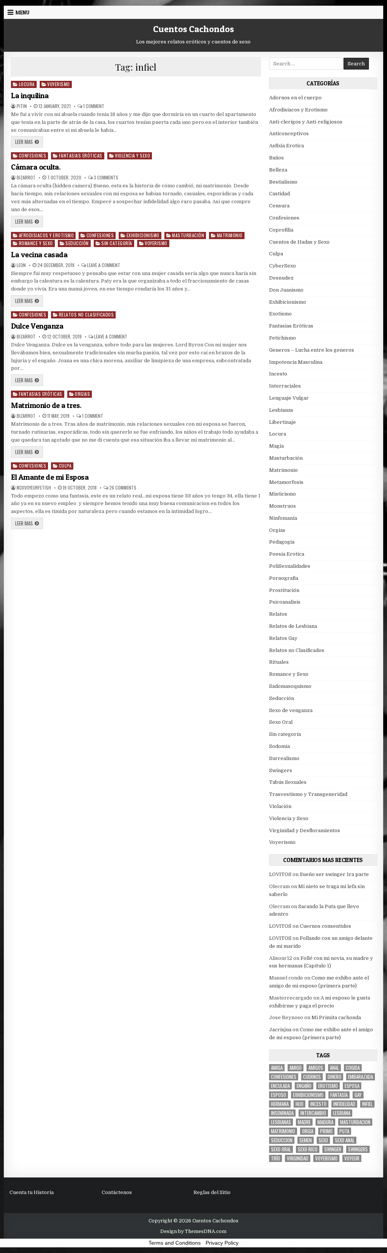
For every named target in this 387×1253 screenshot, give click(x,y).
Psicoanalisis (284, 602)
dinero (334, 1076)
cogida (353, 1067)
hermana (280, 1104)
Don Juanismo (286, 290)
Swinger (332, 1149)
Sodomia (279, 746)
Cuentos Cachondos (193, 28)
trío (275, 1158)
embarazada (360, 1076)
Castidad (279, 193)
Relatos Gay (283, 638)
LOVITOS (280, 874)
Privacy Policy (222, 1243)
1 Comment (93, 106)
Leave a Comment (103, 265)
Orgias (82, 394)
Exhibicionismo (143, 235)
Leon (21, 265)
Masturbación (188, 235)
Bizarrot (26, 177)
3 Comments (106, 177)
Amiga (277, 1067)
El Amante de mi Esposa (49, 477)
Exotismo (280, 314)
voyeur (351, 1158)
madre (304, 1122)
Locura (27, 84)
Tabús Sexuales (288, 782)
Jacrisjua (280, 1029)
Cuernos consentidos (325, 926)
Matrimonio (230, 235)
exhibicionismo (308, 1094)
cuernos (312, 1076)
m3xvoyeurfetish (34, 487)
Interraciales (285, 386)
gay (358, 1094)
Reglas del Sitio (212, 1192)
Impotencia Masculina (295, 362)
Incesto (278, 374)
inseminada (282, 1113)
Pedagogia (281, 542)
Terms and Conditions (175, 1243)
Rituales (279, 662)
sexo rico (307, 1149)
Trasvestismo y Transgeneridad (308, 794)
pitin (22, 106)
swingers (358, 1149)
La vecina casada (39, 254)
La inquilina (29, 95)
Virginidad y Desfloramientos (304, 830)
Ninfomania (283, 518)
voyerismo (326, 1158)
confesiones (283, 1076)
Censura (279, 206)
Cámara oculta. (35, 166)
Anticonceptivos (289, 133)
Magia (276, 446)
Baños (276, 158)
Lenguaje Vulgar (289, 398)
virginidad (297, 1158)
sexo (323, 1140)
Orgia (307, 1131)
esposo (278, 1094)
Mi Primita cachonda (336, 1017)
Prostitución (284, 590)
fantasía (339, 1094)
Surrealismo (284, 758)
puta (344, 1131)
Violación (280, 806)
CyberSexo (282, 266)
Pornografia (283, 578)
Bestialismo (283, 182)
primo (326, 1131)
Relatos (278, 614)
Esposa (352, 1085)
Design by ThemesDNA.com (193, 1231)
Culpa (65, 465)
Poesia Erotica (286, 554)
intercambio (313, 1113)
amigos (315, 1067)
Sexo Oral (281, 722)
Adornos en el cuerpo (295, 97)
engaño (304, 1085)
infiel (367, 1104)
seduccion (282, 1140)
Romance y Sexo (36, 243)
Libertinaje (282, 422)
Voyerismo (58, 84)
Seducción (77, 243)
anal (334, 1067)
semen (305, 1140)
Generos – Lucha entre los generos (311, 350)
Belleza (278, 170)
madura (325, 1122)
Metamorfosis (286, 482)
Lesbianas (281, 410)
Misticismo (282, 494)
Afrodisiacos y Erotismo (46, 235)
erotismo (328, 1085)
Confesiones (32, 155)
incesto (318, 1104)
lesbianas (281, 1122)
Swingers (280, 770)
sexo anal (344, 1140)
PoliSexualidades (289, 566)
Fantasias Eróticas (80, 155)
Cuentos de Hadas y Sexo (299, 242)
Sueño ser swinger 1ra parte (334, 874)
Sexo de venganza (291, 710)
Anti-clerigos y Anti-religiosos (305, 122)
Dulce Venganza (37, 326)
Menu (22, 12)
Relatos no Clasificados (86, 314)
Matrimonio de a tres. (46, 405)
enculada (280, 1085)
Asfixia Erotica (286, 145)
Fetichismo (282, 338)
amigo (295, 1067)
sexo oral (281, 1149)
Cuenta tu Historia (31, 1192)
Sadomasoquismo (290, 686)
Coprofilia (281, 230)
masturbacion (355, 1122)
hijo (299, 1104)
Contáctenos (117, 1192)
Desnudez (281, 278)
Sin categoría (116, 243)
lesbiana (341, 1113)
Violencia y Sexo (132, 155)
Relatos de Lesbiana (293, 626)
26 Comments (122, 487)
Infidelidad (344, 1104)
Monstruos (282, 506)
